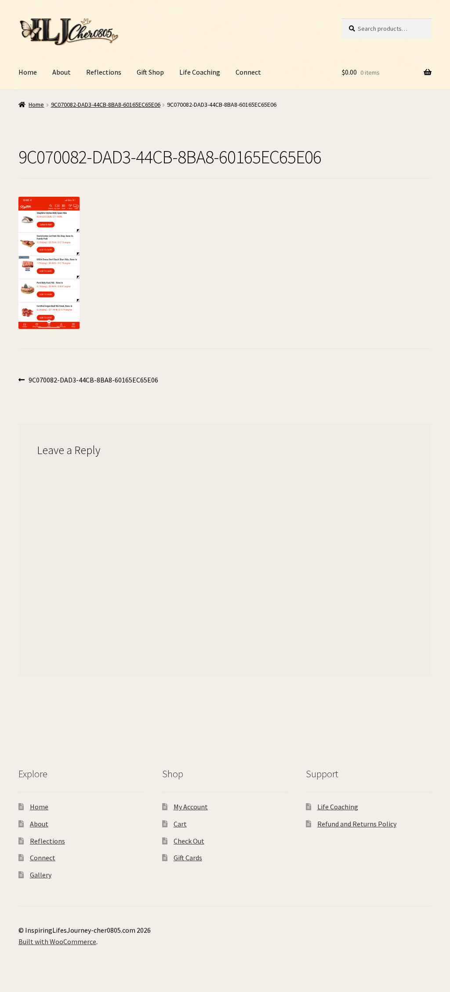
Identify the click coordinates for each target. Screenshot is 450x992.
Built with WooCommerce (57, 941)
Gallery (40, 874)
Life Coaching (199, 72)
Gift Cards (188, 857)
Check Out (189, 841)
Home (27, 72)
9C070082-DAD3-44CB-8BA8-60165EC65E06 (105, 104)
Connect (248, 72)
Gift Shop (150, 72)
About (61, 72)
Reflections (103, 72)
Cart (180, 823)
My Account (191, 806)
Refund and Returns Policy (356, 823)
